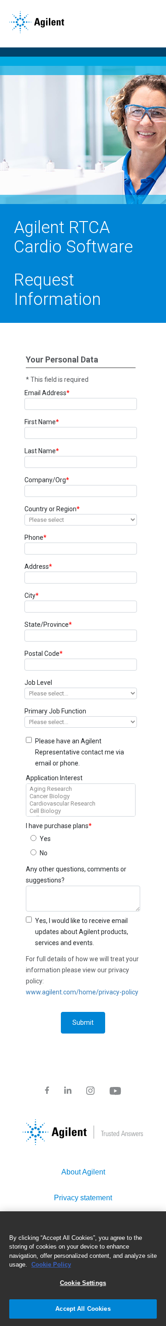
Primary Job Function (55, 711)
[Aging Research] (81, 789)
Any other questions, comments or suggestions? (76, 874)
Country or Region (52, 509)
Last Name (41, 451)
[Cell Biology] (81, 811)
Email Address (47, 393)
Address (38, 566)
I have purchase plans (59, 825)
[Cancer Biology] (81, 796)
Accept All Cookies (82, 1308)
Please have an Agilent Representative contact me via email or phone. (79, 752)
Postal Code (43, 653)
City (31, 595)
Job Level (38, 682)
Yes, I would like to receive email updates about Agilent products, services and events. (81, 931)
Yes (45, 838)
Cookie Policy (51, 1264)
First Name (41, 422)
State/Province (48, 624)
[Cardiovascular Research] (81, 803)
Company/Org (46, 480)
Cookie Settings (83, 1282)
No (43, 853)
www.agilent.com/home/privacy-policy (82, 992)
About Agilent (83, 1172)
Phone (35, 537)
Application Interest (54, 778)
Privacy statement (83, 1198)
